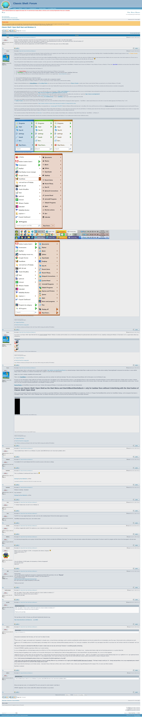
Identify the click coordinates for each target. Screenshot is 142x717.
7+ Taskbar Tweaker (18, 100)
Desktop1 (16, 495)
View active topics (14, 17)
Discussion (9, 19)
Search (133, 12)
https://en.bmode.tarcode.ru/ (43, 95)
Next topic (138, 33)
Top (2, 48)
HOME (14, 8)
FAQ (129, 12)
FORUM (20, 8)
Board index (4, 19)
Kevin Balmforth (23, 478)
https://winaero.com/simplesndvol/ (92, 94)
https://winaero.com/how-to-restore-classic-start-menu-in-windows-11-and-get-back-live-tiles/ (57, 103)
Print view (4, 33)
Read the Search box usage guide (22, 324)
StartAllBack (23, 377)
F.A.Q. (25, 8)
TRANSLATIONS (42, 8)
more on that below (63, 73)
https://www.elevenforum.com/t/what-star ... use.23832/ (26, 619)
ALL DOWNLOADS (52, 8)
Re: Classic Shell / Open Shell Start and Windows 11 (28, 502)
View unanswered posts (6, 17)
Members (138, 12)
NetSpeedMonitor (33, 83)
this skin (39, 112)
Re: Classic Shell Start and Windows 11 (26, 448)
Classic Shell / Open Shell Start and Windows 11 (19, 27)
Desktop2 (16, 478)
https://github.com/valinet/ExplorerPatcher (56, 370)
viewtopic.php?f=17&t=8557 (56, 106)
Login (4, 12)
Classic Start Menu (15, 19)
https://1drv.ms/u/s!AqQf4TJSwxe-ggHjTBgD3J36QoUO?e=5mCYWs (52, 92)
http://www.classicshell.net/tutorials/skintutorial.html (25, 579)
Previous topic (132, 33)
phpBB (7, 715)
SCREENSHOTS (33, 8)
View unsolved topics (5, 16)
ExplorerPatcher (18, 385)
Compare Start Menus (19, 322)
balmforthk (21, 481)
